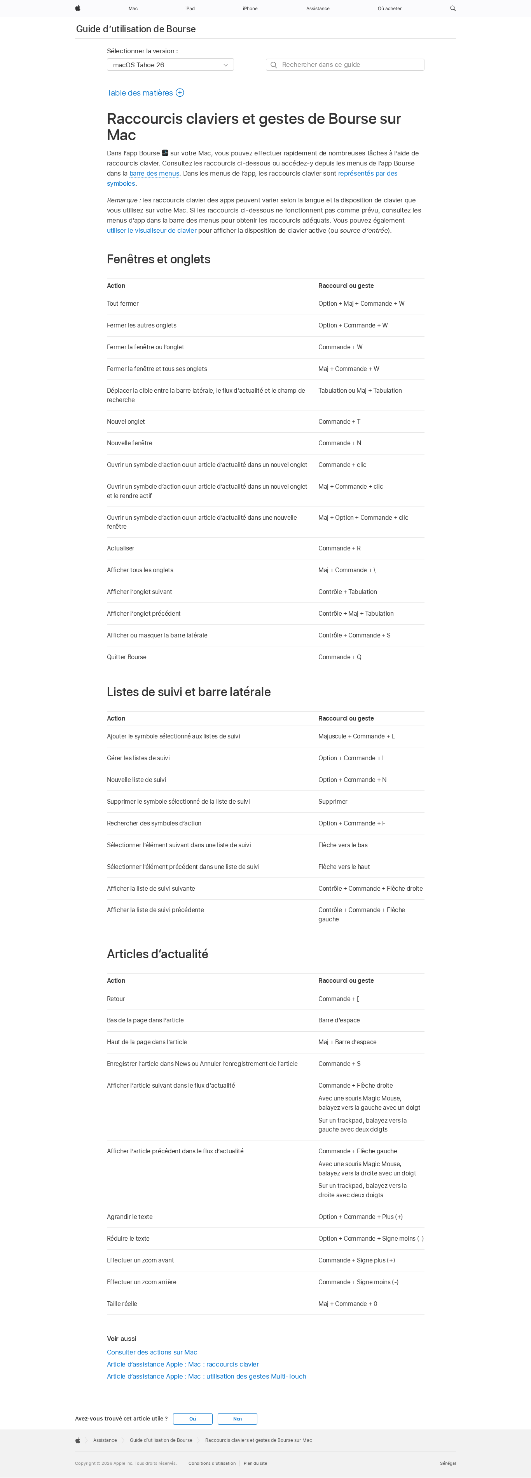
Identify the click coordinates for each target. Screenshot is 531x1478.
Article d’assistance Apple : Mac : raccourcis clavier (183, 1364)
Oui (192, 1419)
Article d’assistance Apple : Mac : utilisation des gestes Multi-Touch (206, 1376)
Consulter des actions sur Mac (152, 1352)
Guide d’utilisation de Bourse (136, 29)
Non (237, 1419)
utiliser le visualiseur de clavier (152, 230)
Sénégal (448, 1463)
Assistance (105, 1440)
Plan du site (255, 1463)
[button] (453, 8)
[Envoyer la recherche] (274, 65)
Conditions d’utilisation (212, 1463)
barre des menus (154, 173)
